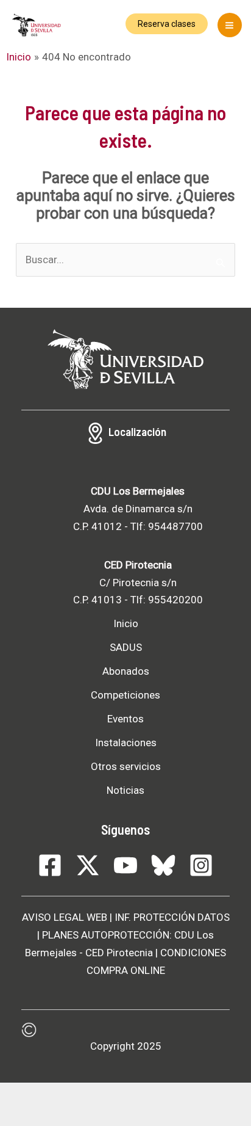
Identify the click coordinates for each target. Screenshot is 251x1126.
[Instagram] (201, 865)
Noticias (125, 790)
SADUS (126, 647)
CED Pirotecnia (119, 952)
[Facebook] (50, 865)
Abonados (125, 671)
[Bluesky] (163, 865)
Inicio (125, 623)
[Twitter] (88, 865)
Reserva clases (167, 24)
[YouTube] (125, 865)
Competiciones (125, 695)
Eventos (125, 719)
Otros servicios (126, 766)
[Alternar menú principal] (229, 25)
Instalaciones (126, 742)
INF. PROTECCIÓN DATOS (172, 917)
